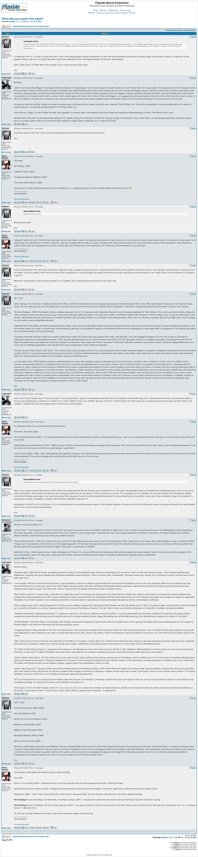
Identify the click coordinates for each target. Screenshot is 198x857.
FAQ (96, 10)
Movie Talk (44, 26)
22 (28, 21)
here (103, 133)
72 (31, 21)
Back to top (6, 74)
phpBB (94, 855)
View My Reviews (21, 199)
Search (104, 10)
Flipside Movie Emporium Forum (25, 26)
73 (34, 21)
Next (39, 21)
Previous (12, 21)
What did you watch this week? (22, 18)
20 (23, 21)
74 (36, 21)
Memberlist (114, 10)
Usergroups (126, 10)
